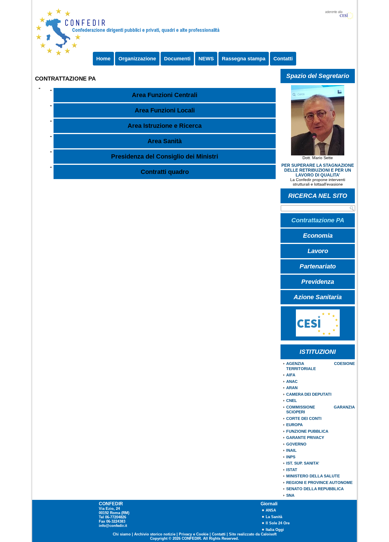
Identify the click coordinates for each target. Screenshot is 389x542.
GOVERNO (296, 444)
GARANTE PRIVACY (305, 437)
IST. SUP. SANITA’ (302, 463)
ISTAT (291, 469)
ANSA (271, 510)
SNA (290, 495)
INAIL (291, 450)
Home (103, 58)
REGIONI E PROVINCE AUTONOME (319, 482)
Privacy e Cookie (193, 534)
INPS (290, 457)
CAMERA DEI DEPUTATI (308, 394)
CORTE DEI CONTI (304, 418)
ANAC (292, 381)
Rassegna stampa (243, 58)
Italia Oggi (275, 529)
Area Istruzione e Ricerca (165, 125)
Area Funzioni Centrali (164, 94)
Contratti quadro (165, 171)
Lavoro (318, 250)
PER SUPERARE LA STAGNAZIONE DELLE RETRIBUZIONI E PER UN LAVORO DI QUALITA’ (317, 170)
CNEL (291, 400)
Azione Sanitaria (318, 297)
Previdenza (317, 281)
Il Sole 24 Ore (278, 523)
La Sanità (274, 517)
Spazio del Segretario (317, 75)
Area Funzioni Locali (165, 110)
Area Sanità (165, 141)
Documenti (177, 58)
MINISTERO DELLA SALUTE (313, 476)
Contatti (283, 58)
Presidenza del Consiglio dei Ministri (164, 156)
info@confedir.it (113, 525)
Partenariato (318, 266)
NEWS (206, 58)
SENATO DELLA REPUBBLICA (315, 488)
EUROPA (294, 424)
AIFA (290, 375)
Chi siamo (122, 534)
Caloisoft (269, 534)
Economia (318, 235)
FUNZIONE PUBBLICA (307, 431)
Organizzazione (137, 58)
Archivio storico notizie (154, 534)
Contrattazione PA (317, 220)
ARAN (292, 387)
